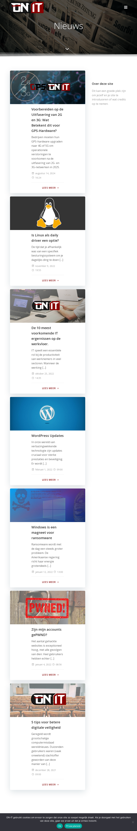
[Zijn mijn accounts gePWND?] (47, 607)
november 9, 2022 (45, 266)
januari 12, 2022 (44, 572)
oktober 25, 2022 (44, 373)
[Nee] (132, 822)
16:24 (38, 177)
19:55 (38, 270)
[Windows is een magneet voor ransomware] (47, 505)
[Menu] (126, 7)
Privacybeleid (73, 826)
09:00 (60, 469)
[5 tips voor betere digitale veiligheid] (47, 700)
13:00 (60, 572)
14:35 (38, 378)
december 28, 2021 (45, 770)
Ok (59, 826)
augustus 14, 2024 (45, 173)
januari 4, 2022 (43, 664)
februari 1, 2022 (43, 469)
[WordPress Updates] (47, 413)
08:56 (59, 664)
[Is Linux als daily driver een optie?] (47, 213)
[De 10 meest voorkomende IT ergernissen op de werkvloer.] (47, 305)
